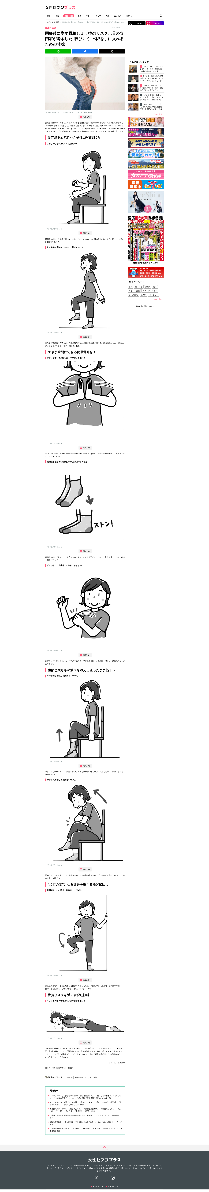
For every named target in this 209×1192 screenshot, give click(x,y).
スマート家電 (134, 291)
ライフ (98, 16)
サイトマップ (113, 1186)
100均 (147, 287)
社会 (58, 16)
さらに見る (157, 114)
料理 (107, 16)
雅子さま (138, 287)
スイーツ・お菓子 (149, 291)
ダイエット (153, 295)
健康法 (69, 1077)
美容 (79, 16)
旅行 (155, 287)
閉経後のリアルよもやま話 (86, 1077)
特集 (48, 16)
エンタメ (117, 16)
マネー (88, 16)
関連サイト (130, 16)
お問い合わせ (98, 1186)
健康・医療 (68, 16)
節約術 (143, 295)
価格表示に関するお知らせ (146, 306)
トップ (47, 22)
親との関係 (133, 295)
